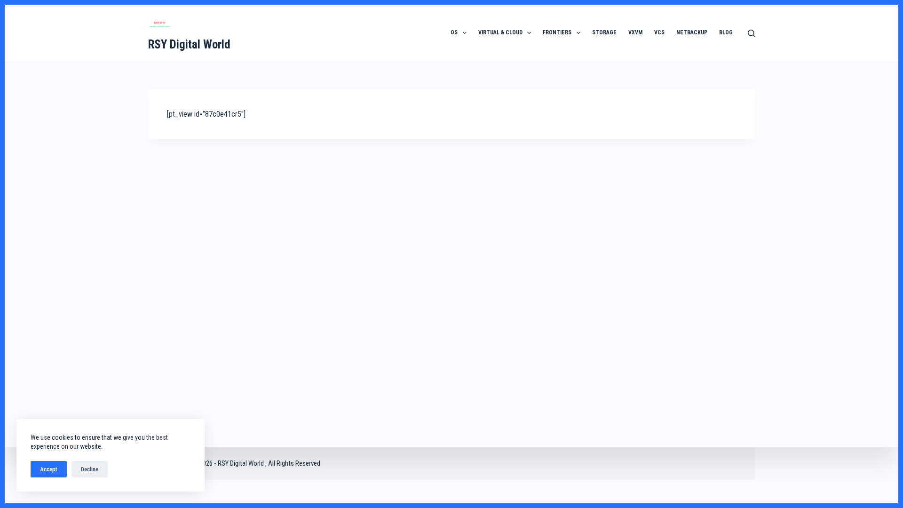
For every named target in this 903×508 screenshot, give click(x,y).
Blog (726, 32)
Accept (48, 469)
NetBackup (691, 32)
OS (454, 32)
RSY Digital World (189, 44)
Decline (89, 469)
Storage (604, 32)
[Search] (751, 33)
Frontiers (557, 32)
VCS (659, 32)
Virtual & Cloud (500, 32)
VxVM (635, 32)
